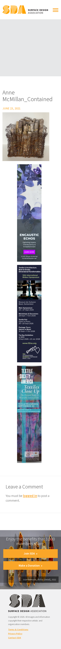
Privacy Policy (15, 633)
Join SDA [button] (29, 553)
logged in (30, 495)
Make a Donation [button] (29, 565)
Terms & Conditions (18, 629)
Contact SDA (14, 637)
